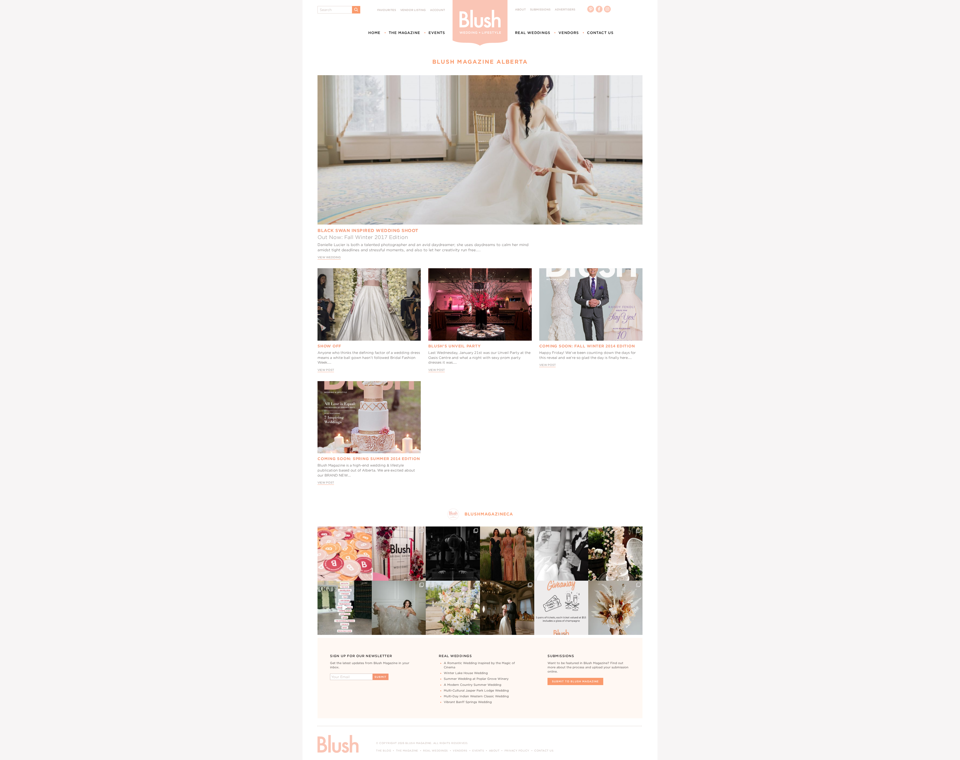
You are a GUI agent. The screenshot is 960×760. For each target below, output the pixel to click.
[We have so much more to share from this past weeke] (345, 553)
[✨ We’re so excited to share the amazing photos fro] (399, 553)
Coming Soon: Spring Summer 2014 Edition (369, 459)
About (520, 9)
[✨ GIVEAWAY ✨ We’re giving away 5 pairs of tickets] (561, 608)
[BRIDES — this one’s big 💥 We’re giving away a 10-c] (453, 553)
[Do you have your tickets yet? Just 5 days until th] (561, 553)
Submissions (540, 9)
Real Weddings (532, 33)
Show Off (329, 346)
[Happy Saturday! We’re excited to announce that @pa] (615, 608)
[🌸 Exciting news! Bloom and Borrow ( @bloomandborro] (453, 608)
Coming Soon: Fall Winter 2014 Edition (587, 346)
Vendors (568, 33)
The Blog (383, 750)
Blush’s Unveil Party (454, 346)
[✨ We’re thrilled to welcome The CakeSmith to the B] (615, 553)
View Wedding (329, 257)
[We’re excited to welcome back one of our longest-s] (507, 608)
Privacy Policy (517, 750)
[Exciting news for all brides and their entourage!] (507, 553)
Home (374, 33)
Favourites (386, 10)
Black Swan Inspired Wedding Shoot (368, 230)
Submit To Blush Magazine (575, 681)
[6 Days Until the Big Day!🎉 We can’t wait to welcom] (345, 608)
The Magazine (404, 33)
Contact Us (600, 33)
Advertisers (565, 9)
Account (437, 10)
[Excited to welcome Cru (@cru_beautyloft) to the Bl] (399, 608)
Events (436, 33)
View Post (326, 370)
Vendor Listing (413, 10)
